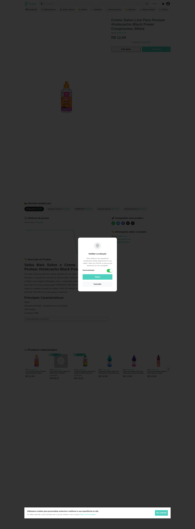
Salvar (97, 277)
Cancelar (97, 284)
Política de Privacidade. (87, 514)
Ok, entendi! (161, 513)
